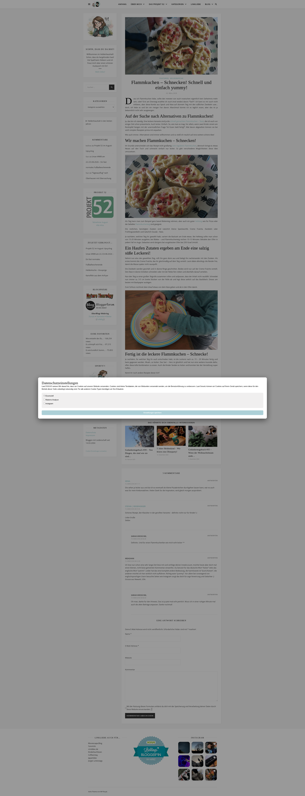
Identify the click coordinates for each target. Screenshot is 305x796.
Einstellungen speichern (153, 413)
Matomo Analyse (52, 400)
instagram (49, 404)
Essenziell (49, 396)
